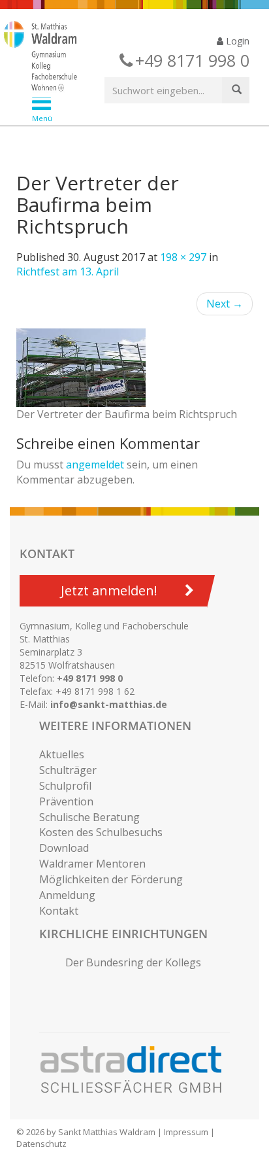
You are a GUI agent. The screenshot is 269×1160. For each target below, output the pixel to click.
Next (224, 303)
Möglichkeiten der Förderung (111, 879)
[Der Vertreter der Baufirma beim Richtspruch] (134, 367)
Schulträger (68, 770)
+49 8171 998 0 (90, 678)
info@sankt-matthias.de (108, 704)
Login (236, 41)
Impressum (186, 1132)
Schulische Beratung (89, 817)
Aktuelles (61, 754)
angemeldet (95, 464)
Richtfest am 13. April (67, 271)
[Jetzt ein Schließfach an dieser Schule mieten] (137, 1069)
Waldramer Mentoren (92, 863)
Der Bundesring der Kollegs (133, 962)
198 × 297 (183, 257)
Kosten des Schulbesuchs (101, 832)
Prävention (66, 801)
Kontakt (58, 911)
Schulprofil (65, 786)
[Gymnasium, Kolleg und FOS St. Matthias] (124, 57)
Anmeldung (67, 895)
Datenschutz (41, 1144)
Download (64, 848)
